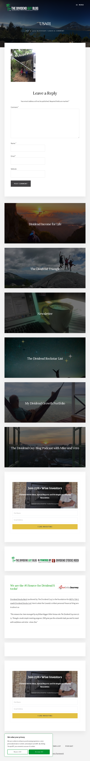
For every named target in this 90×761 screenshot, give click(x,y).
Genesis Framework (57, 753)
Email (13, 156)
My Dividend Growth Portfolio (45, 403)
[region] (28, 745)
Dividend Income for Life (45, 224)
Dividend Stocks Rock (18, 599)
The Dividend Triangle (45, 269)
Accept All (39, 752)
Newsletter (45, 314)
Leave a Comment (56, 31)
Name (13, 143)
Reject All (17, 752)
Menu (81, 5)
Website (14, 169)
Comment (15, 107)
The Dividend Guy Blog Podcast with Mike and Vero (45, 448)
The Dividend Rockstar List (45, 359)
